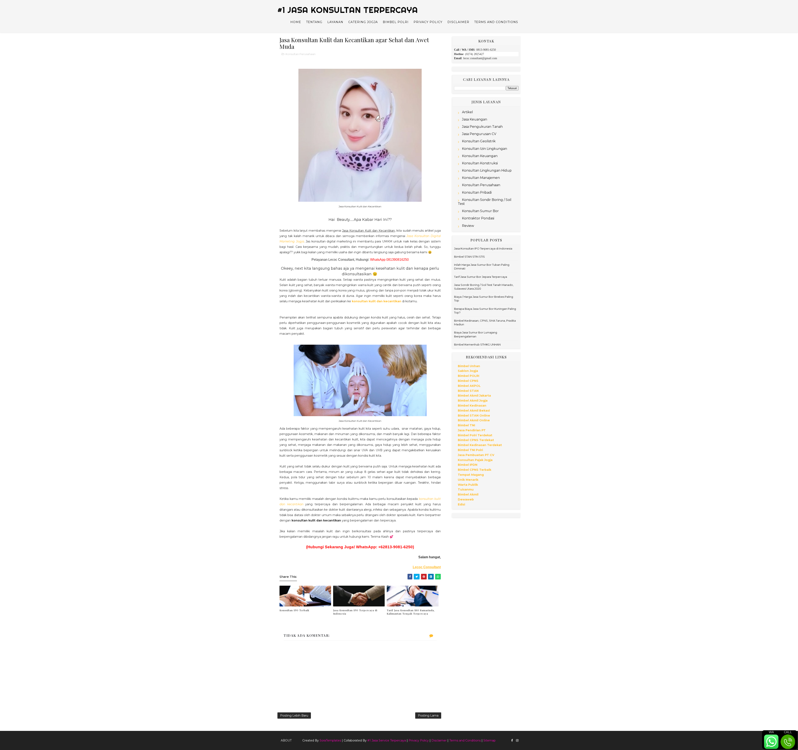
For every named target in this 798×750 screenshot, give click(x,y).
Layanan (335, 22)
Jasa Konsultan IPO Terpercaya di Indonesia (355, 612)
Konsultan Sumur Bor (480, 211)
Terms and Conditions (496, 22)
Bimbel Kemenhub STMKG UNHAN (477, 344)
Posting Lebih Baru (294, 715)
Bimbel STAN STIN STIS (469, 256)
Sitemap (489, 740)
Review (468, 226)
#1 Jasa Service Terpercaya (386, 740)
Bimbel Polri (396, 22)
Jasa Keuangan (474, 119)
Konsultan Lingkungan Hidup (487, 170)
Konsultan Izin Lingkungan (484, 149)
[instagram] (517, 740)
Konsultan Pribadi (477, 192)
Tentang (314, 22)
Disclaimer (458, 22)
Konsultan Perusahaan (300, 54)
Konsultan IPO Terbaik (294, 610)
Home (295, 22)
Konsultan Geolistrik (479, 141)
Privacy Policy (428, 22)
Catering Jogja (363, 22)
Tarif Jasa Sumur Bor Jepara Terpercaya (480, 276)
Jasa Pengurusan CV (479, 134)
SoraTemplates (330, 740)
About (286, 740)
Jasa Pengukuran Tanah (482, 127)
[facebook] (512, 740)
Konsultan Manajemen (481, 178)
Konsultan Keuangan (480, 156)
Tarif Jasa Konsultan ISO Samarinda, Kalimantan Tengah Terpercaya (411, 612)
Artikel (467, 112)
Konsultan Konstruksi (480, 163)
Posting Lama (428, 715)
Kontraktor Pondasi (478, 218)
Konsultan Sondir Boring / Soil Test (484, 202)
